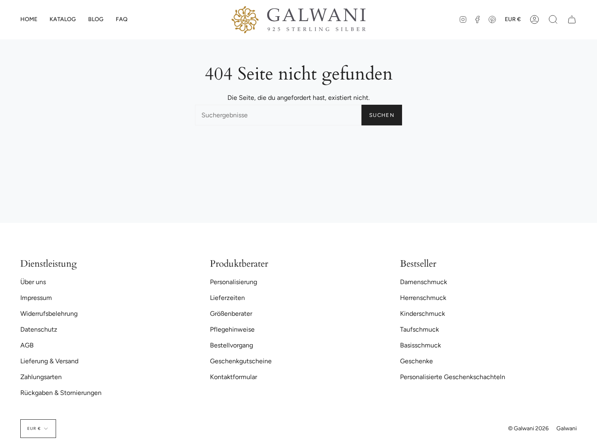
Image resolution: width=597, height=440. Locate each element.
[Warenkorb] (571, 19)
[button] (62, 19)
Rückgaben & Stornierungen (61, 393)
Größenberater (231, 313)
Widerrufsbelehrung (49, 313)
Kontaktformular (233, 377)
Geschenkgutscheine (241, 361)
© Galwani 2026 (528, 428)
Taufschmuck (419, 329)
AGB (27, 345)
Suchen (381, 115)
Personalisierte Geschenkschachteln (452, 377)
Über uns (33, 282)
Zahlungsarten (41, 377)
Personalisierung (233, 282)
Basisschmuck (420, 345)
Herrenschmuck (423, 298)
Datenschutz (38, 329)
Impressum (36, 298)
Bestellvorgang (231, 345)
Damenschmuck (423, 282)
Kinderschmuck (422, 313)
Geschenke (416, 361)
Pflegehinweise (232, 329)
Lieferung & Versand (49, 361)
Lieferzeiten (227, 298)
